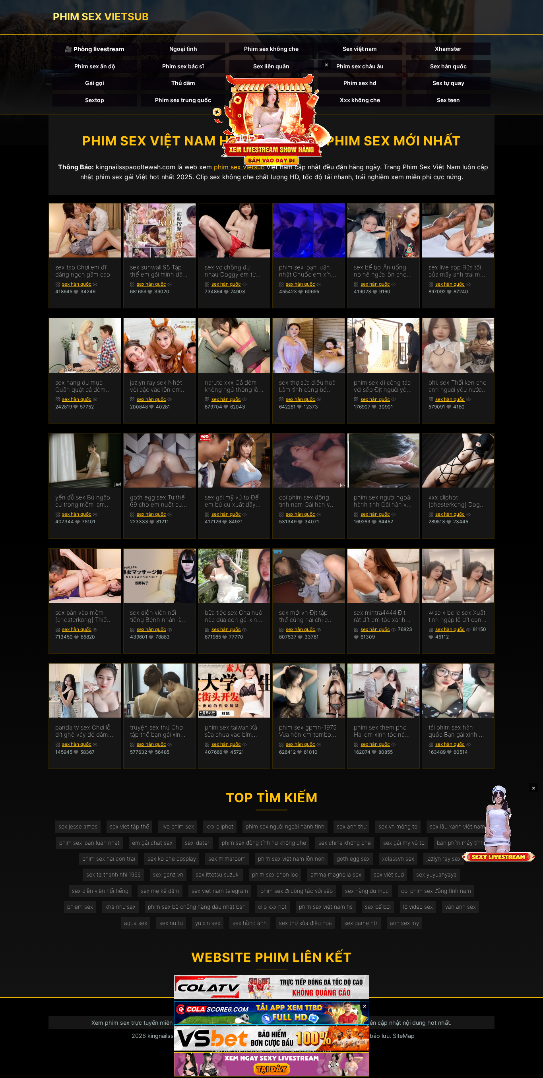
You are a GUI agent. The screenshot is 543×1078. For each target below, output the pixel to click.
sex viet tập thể (129, 826)
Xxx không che (360, 100)
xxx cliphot (219, 826)
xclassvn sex (398, 858)
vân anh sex (460, 906)
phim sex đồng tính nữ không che (264, 842)
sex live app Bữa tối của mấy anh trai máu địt (458, 271)
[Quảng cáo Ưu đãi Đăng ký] (271, 1013)
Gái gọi (94, 82)
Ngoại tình (183, 48)
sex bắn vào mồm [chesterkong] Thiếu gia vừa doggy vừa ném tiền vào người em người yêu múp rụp (83, 616)
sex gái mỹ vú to (404, 842)
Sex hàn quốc (448, 66)
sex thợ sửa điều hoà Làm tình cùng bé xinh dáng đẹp (307, 386)
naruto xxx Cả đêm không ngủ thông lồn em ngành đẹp (233, 386)
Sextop (94, 100)
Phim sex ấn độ (94, 66)
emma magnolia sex (335, 874)
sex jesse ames (77, 826)
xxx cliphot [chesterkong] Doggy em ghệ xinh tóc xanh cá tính (458, 501)
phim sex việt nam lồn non (291, 858)
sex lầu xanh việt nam (457, 826)
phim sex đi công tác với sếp (296, 890)
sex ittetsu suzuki (218, 874)
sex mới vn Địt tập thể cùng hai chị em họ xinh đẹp (306, 616)
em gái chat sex (152, 842)
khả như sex (120, 906)
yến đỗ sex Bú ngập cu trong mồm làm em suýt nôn (82, 501)
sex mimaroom (227, 858)
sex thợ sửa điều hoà (305, 922)
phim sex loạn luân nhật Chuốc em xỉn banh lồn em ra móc (306, 271)
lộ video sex (418, 906)
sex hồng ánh (250, 922)
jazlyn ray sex (444, 858)
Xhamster (448, 48)
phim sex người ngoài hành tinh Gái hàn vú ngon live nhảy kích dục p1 (382, 501)
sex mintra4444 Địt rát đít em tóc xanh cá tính (379, 616)
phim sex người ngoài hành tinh (285, 826)
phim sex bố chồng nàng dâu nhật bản (197, 906)
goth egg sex (353, 858)
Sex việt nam (360, 48)
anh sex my (404, 922)
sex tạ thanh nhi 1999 (113, 874)
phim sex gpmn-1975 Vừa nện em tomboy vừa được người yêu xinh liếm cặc (308, 731)
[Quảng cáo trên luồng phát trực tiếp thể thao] (271, 1064)
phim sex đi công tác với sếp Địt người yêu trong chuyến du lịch (382, 386)
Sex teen (448, 100)
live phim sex (177, 826)
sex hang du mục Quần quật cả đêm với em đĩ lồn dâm (80, 386)
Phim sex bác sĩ (183, 66)
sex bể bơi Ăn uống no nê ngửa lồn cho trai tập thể (380, 271)
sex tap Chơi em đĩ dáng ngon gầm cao (82, 271)
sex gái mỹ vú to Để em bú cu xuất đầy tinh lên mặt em (232, 501)
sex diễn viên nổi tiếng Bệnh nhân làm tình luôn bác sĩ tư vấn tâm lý (158, 616)
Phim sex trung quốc (183, 100)
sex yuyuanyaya (436, 874)
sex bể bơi (378, 906)
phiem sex (80, 906)
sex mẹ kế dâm (160, 890)
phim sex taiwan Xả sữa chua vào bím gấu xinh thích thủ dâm (231, 731)
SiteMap (404, 1035)
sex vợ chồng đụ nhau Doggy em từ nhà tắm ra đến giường (230, 271)
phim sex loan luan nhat (89, 842)
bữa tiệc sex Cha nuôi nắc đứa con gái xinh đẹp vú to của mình (234, 616)
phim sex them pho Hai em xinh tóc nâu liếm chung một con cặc (381, 731)
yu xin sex (207, 922)
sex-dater (197, 842)
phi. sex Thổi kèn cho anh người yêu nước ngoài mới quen (458, 386)
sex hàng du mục (367, 890)
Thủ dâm (183, 82)
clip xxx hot (272, 906)
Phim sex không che (271, 48)
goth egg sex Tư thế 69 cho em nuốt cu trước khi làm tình (157, 501)
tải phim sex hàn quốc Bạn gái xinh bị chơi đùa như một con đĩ (456, 731)
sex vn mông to (397, 826)
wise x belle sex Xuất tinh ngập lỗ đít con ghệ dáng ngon (457, 616)
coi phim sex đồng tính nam (436, 890)
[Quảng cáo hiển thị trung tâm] (271, 119)
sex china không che (344, 842)
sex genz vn (168, 874)
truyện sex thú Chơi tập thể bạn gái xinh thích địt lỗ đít (157, 731)
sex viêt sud (389, 874)
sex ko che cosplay (171, 858)
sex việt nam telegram (220, 890)
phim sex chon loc (275, 874)
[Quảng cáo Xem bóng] (271, 987)
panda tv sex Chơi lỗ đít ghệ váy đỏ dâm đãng (83, 731)
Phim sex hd (359, 82)
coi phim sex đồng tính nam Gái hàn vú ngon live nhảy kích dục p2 (306, 501)
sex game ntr (361, 922)
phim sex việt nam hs (326, 906)
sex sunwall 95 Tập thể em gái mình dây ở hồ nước (158, 271)
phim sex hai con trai (108, 858)
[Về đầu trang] (525, 1068)
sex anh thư (351, 826)
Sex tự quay (448, 82)
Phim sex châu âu (360, 66)
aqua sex (135, 922)
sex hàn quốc (76, 284)
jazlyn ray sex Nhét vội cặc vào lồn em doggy (156, 386)
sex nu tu (171, 922)
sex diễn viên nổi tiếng (100, 890)
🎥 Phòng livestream (94, 49)
